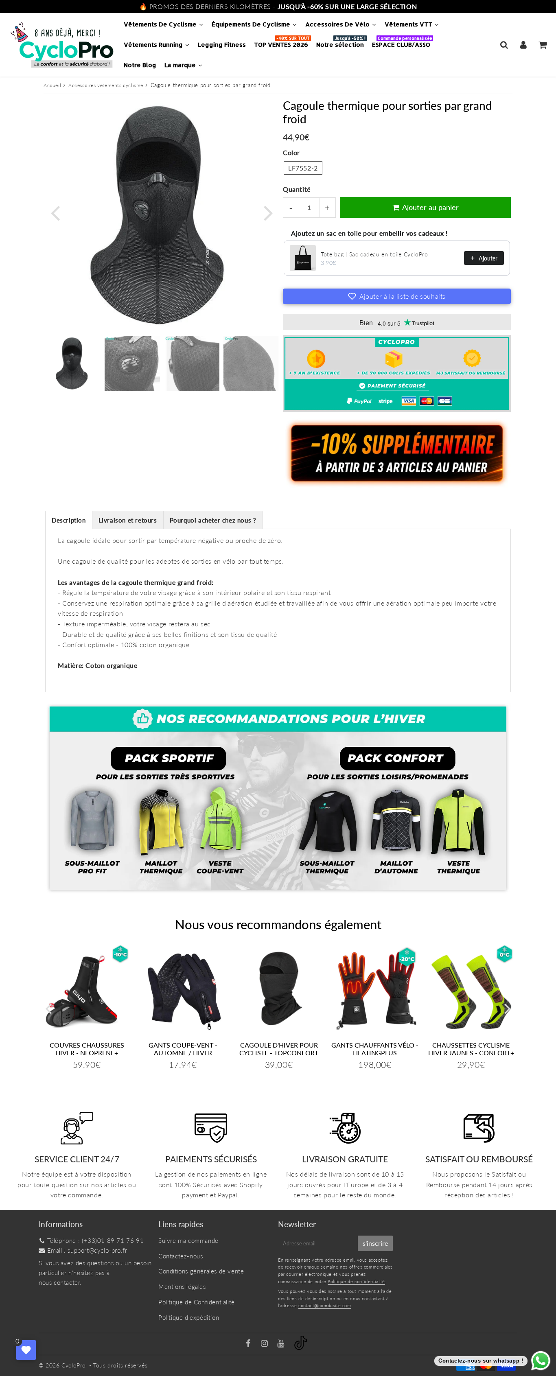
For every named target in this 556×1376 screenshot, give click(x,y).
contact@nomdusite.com (324, 1305)
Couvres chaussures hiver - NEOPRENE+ (87, 1049)
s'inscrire (375, 1243)
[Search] (504, 44)
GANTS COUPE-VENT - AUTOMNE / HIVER (183, 1049)
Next (268, 211)
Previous (55, 211)
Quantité (297, 189)
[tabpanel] (73, 363)
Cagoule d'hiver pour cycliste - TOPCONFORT (278, 1049)
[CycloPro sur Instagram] (265, 1344)
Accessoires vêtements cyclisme (105, 85)
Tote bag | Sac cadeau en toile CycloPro (374, 254)
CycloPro (73, 1365)
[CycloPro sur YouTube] (281, 1344)
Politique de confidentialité (356, 1281)
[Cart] (542, 44)
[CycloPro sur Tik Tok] (300, 1347)
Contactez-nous (180, 1256)
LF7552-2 (303, 168)
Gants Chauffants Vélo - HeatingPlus (374, 1049)
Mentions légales (182, 1286)
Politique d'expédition (188, 1317)
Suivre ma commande (188, 1240)
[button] (397, 296)
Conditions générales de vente (201, 1271)
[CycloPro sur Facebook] (249, 1344)
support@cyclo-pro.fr (97, 1250)
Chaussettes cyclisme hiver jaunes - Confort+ (471, 1049)
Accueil (52, 85)
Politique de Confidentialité (196, 1302)
